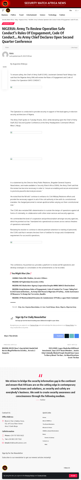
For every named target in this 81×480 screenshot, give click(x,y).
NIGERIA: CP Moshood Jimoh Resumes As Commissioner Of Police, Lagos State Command (45, 298)
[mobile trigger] (4, 10)
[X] (75, 467)
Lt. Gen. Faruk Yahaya (47, 307)
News (58, 307)
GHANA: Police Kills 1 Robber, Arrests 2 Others (29, 278)
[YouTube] (78, 467)
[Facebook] (73, 467)
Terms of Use (41, 475)
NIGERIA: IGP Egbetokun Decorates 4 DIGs (28, 282)
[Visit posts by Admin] (5, 55)
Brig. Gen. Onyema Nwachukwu (28, 307)
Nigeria (62, 307)
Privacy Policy (29, 475)
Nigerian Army (8, 23)
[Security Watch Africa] (8, 10)
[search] (67, 10)
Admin (11, 53)
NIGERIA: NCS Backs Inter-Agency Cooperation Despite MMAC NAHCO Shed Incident (43, 286)
